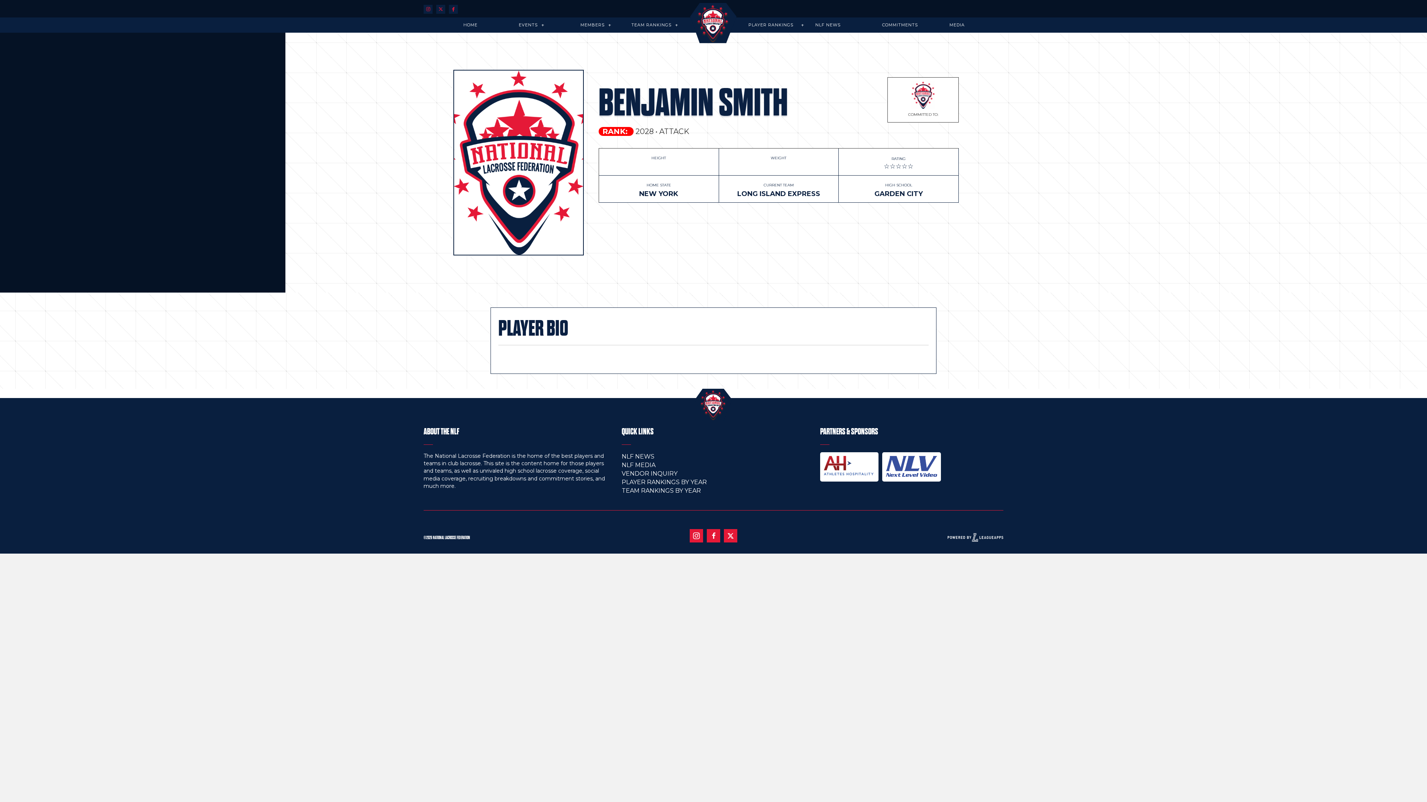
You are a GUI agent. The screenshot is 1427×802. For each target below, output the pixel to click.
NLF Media (639, 465)
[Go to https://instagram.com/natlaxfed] (428, 9)
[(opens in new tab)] (849, 465)
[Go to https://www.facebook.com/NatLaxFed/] (713, 535)
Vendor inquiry (649, 473)
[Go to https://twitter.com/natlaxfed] (440, 9)
